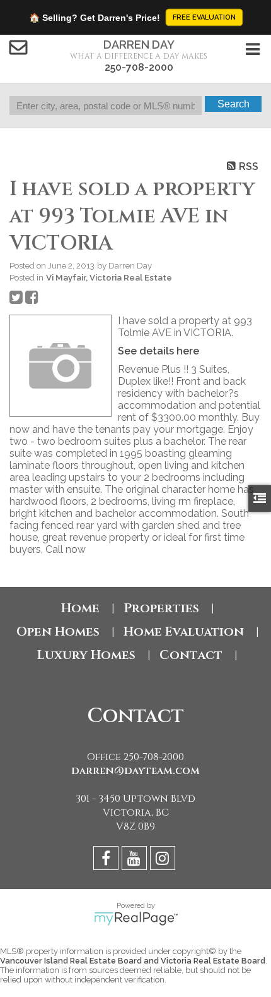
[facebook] (107, 860)
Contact (190, 654)
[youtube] (136, 860)
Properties (161, 608)
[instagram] (164, 860)
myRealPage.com (135, 919)
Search (233, 104)
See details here (158, 351)
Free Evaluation (204, 17)
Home (80, 608)
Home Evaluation (184, 631)
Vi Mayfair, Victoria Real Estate (109, 277)
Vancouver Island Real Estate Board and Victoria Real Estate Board (132, 960)
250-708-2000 (139, 67)
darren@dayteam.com (135, 771)
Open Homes (58, 631)
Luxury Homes (86, 654)
